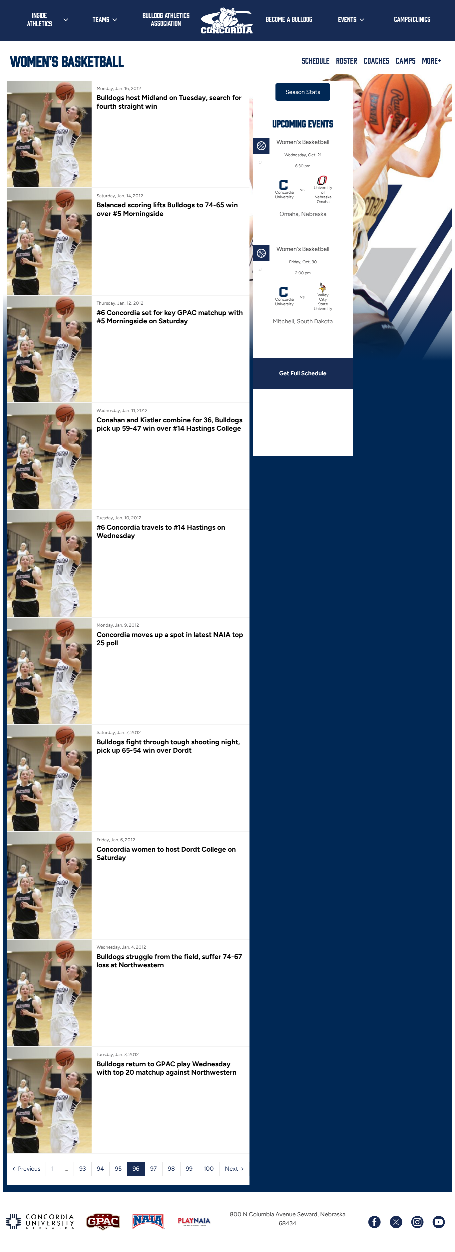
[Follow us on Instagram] (417, 1222)
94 (100, 1168)
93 (82, 1168)
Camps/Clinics (412, 18)
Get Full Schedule (302, 373)
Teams (101, 19)
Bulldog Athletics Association (166, 19)
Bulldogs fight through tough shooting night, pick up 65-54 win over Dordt (168, 746)
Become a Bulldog (289, 18)
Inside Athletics (39, 19)
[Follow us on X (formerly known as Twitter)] (395, 1222)
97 (153, 1168)
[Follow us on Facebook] (374, 1222)
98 (171, 1168)
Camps (405, 60)
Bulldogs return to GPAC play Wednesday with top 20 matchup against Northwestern (166, 1068)
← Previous (26, 1168)
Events (347, 19)
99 (189, 1168)
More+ (432, 60)
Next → (234, 1168)
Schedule (315, 60)
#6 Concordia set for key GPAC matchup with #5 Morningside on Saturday (170, 316)
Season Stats (302, 92)
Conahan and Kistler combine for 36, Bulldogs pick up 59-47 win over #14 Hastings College (169, 424)
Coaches (376, 60)
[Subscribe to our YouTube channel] (438, 1222)
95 (118, 1168)
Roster (346, 60)
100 (209, 1168)
